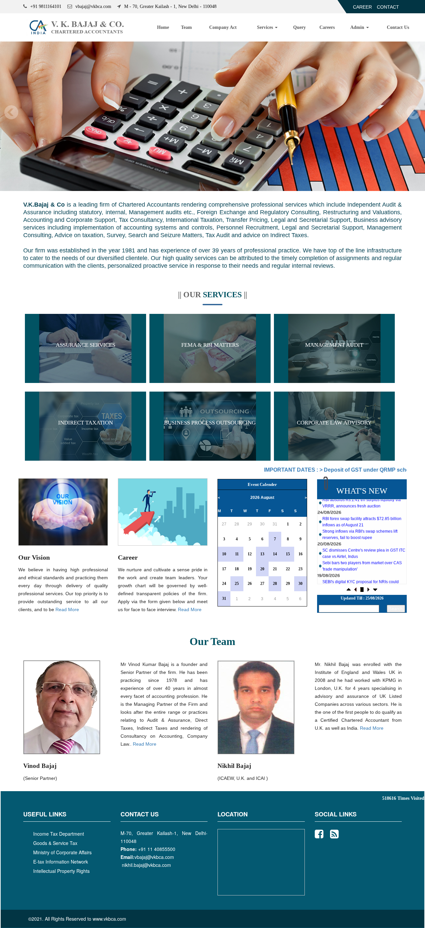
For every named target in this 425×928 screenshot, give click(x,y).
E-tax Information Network (60, 861)
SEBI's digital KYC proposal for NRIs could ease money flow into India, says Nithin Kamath (360, 572)
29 (249, 524)
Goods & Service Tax (55, 843)
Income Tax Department (58, 833)
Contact (388, 7)
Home (163, 27)
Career (362, 7)
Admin (358, 27)
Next (413, 112)
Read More (67, 609)
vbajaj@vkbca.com (154, 857)
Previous (11, 112)
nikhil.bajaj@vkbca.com (146, 865)
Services (265, 27)
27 (224, 524)
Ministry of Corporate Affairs (62, 852)
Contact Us (398, 27)
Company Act (223, 27)
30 (262, 524)
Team (186, 27)
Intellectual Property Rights (61, 871)
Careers (327, 27)
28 (236, 524)
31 (275, 524)
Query (299, 27)
